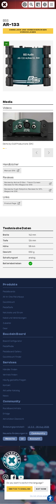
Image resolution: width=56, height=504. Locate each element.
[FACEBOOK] (13, 478)
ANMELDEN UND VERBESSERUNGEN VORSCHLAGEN (28, 31)
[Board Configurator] (38, 5)
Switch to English (19, 489)
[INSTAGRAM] (5, 478)
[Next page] (48, 152)
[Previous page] (36, 152)
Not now (41, 489)
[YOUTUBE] (21, 478)
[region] (28, 128)
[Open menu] (52, 5)
